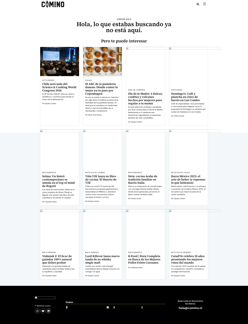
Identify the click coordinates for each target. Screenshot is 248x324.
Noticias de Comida (95, 173)
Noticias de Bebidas (181, 252)
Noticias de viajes (180, 173)
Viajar (88, 80)
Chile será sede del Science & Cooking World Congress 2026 (59, 87)
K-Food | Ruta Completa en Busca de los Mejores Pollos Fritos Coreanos (144, 259)
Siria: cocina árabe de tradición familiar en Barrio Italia (142, 179)
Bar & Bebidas (49, 252)
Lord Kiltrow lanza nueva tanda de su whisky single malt (102, 259)
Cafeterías (176, 90)
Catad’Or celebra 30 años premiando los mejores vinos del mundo (187, 259)
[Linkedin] (48, 310)
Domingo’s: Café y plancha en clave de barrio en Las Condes (185, 97)
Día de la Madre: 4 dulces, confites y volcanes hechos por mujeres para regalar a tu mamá (145, 98)
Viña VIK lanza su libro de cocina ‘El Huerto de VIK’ (101, 179)
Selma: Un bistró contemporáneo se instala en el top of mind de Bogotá (58, 181)
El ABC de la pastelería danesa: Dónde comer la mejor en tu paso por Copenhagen (101, 89)
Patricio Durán (179, 116)
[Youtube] (42, 310)
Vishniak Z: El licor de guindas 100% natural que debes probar (57, 259)
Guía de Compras (136, 90)
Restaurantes (49, 173)
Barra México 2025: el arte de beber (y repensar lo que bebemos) (188, 179)
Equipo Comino (50, 103)
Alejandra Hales (51, 202)
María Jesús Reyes (95, 115)
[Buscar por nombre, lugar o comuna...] (198, 4)
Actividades (48, 80)
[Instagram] (37, 310)
